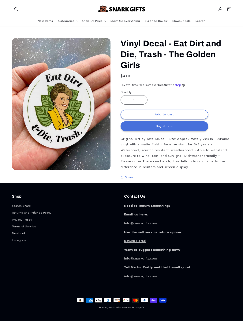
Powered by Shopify (133, 307)
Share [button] (129, 177)
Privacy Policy (22, 220)
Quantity (126, 92)
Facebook (19, 233)
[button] (16, 9)
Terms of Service (24, 226)
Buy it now (164, 126)
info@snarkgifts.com (140, 223)
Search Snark (21, 206)
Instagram (19, 240)
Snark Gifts (115, 307)
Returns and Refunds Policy (32, 213)
